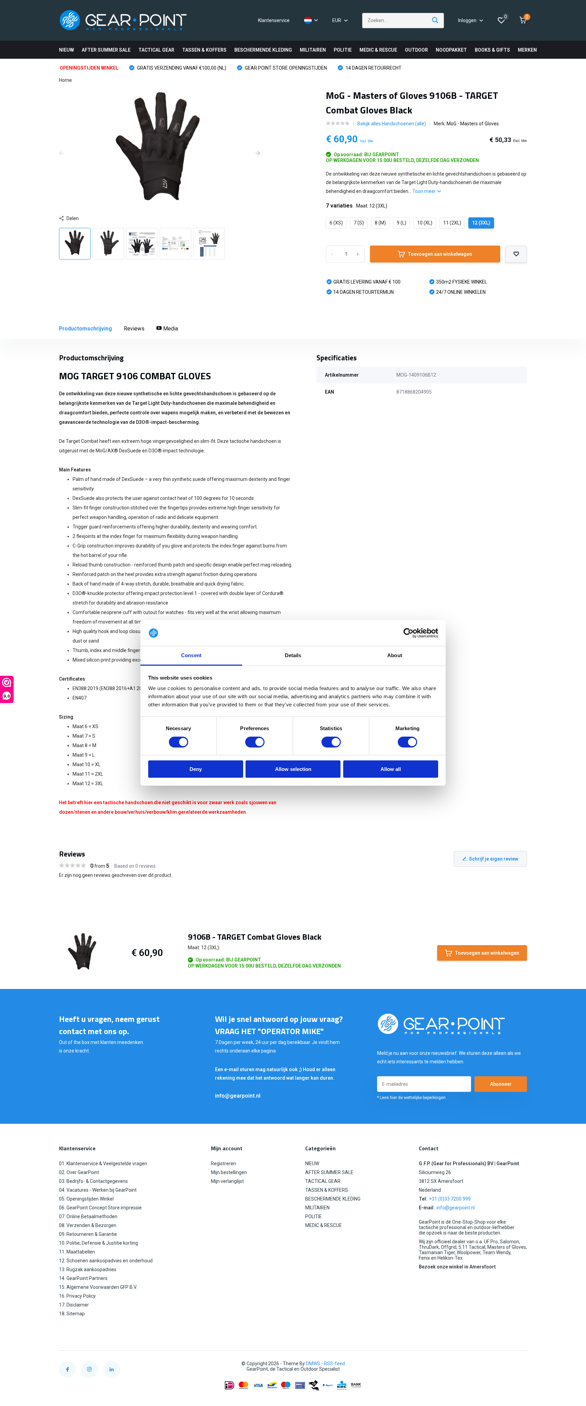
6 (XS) (336, 223)
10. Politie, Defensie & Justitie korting (98, 1243)
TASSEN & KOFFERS (204, 50)
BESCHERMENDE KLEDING (263, 50)
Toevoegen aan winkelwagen (440, 254)
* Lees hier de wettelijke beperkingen (411, 1097)
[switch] (255, 742)
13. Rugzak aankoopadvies (87, 1269)
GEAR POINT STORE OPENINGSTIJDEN (285, 68)
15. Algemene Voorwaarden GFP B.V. (98, 1287)
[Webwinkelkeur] (520, 1364)
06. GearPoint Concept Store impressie (100, 1207)
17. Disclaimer (74, 1305)
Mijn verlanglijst (227, 1181)
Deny (196, 769)
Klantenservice (274, 20)
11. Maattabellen (77, 1252)
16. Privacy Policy (77, 1296)
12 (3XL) (481, 223)
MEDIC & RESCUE (378, 50)
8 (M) (380, 223)
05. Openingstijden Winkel (86, 1199)
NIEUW (66, 50)
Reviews (134, 328)
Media (170, 328)
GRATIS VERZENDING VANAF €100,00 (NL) (181, 68)
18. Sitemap (72, 1313)
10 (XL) (424, 223)
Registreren (223, 1163)
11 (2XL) (452, 223)
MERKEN (527, 50)
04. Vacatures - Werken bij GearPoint (98, 1190)
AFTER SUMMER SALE (106, 50)
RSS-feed (334, 1363)
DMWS (313, 1363)
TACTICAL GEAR (156, 50)
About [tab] (394, 656)
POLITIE (343, 50)
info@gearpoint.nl (237, 1096)
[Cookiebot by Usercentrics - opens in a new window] (408, 633)
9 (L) (401, 223)
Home (65, 80)
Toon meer (424, 191)
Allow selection (293, 769)
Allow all (390, 769)
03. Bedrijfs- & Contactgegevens (93, 1181)
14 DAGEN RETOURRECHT (373, 68)
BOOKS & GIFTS (492, 50)
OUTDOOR (416, 50)
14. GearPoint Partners (83, 1278)
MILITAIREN (313, 50)
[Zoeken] (435, 20)
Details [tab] (293, 656)
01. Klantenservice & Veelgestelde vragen (103, 1163)
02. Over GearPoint (79, 1172)
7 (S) (359, 223)
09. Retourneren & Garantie (88, 1234)
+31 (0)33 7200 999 (450, 1199)
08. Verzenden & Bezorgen (87, 1225)
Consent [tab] (191, 656)
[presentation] (61, 153)
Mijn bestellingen (229, 1172)
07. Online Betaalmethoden (88, 1216)
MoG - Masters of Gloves (473, 123)
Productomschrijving (85, 328)
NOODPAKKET (451, 50)
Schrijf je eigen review (493, 859)
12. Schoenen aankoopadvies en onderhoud (106, 1260)
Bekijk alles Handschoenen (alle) (391, 123)
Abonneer (501, 1084)
